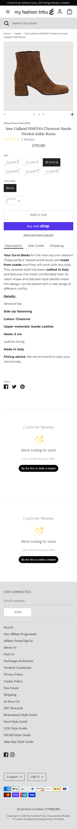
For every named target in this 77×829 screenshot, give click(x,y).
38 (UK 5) (51, 162)
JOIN (17, 612)
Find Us (9, 654)
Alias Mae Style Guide (19, 742)
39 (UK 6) (12, 171)
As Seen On (12, 701)
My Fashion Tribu (36, 815)
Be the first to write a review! (38, 468)
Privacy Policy (13, 674)
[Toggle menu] (8, 11)
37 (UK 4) (32, 162)
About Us (10, 647)
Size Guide (36, 245)
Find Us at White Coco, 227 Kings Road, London (38, 2)
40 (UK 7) (32, 171)
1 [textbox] (6, 202)
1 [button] (34, 114)
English (12, 777)
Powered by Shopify (58, 815)
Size (6, 155)
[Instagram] (12, 754)
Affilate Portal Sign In (18, 641)
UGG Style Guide (15, 728)
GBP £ (35, 777)
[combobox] (13, 200)
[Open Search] (6, 23)
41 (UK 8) (52, 171)
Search (8, 627)
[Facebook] (6, 754)
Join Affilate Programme (20, 634)
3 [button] (43, 114)
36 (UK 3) (12, 162)
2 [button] (38, 114)
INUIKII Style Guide (17, 735)
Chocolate (9, 181)
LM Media (58, 819)
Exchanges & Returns (18, 661)
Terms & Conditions (17, 667)
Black (10, 188)
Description (13, 245)
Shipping (57, 245)
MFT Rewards (13, 708)
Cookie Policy (13, 681)
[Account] (60, 10)
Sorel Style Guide (16, 721)
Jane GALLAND (21, 123)
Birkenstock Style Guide (20, 715)
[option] (38, 76)
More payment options (38, 235)
